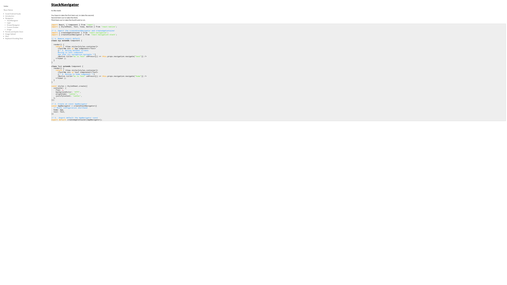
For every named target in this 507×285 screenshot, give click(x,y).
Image (9, 29)
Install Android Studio (13, 14)
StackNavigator (12, 20)
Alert (7, 36)
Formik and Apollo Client (14, 32)
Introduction (9, 16)
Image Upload (10, 34)
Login (9, 23)
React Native (8, 10)
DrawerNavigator (13, 25)
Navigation (9, 18)
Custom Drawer (12, 27)
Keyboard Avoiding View (14, 38)
